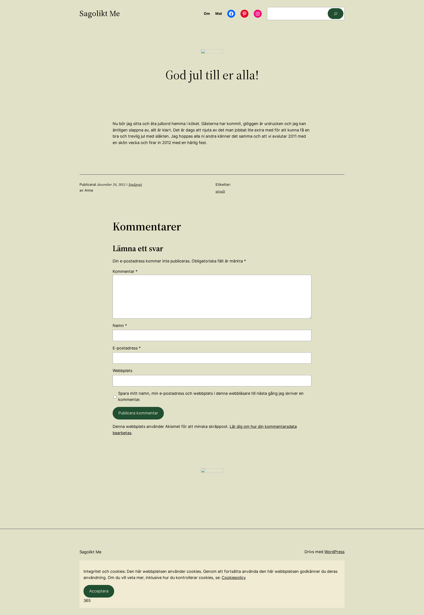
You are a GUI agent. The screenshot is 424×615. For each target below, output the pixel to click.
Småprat (135, 184)
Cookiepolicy (234, 577)
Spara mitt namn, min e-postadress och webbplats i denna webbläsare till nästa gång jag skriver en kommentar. (211, 396)
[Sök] (335, 13)
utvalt (220, 191)
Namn (120, 325)
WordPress (334, 551)
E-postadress (127, 348)
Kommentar (125, 271)
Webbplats (122, 370)
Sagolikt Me (100, 13)
